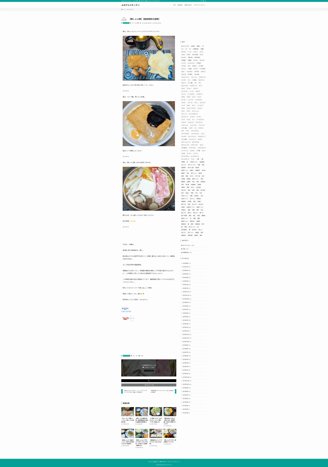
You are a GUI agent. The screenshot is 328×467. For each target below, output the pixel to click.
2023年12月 (187, 377)
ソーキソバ (200, 105)
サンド (194, 97)
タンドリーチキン (191, 108)
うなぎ (183, 54)
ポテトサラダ (195, 142)
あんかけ (183, 52)
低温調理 (202, 162)
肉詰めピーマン (191, 207)
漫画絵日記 (187, 252)
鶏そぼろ (194, 229)
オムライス (201, 80)
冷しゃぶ (183, 165)
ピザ (182, 131)
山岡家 (188, 181)
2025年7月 (187, 309)
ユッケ (203, 150)
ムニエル (192, 150)
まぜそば (196, 71)
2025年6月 (187, 313)
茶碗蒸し (183, 210)
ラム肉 (183, 153)
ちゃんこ (183, 68)
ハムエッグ (190, 122)
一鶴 (202, 159)
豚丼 (190, 215)
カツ (195, 83)
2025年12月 (187, 292)
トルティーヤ (184, 116)
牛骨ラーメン (184, 196)
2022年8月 (187, 402)
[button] (148, 380)
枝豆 (182, 184)
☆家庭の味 (195, 49)
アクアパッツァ (185, 77)
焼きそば (183, 190)
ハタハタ (183, 122)
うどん (201, 52)
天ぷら (191, 176)
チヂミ (188, 111)
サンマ (199, 97)
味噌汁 (191, 170)
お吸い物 (190, 57)
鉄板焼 (198, 221)
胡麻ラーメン (200, 207)
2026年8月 (187, 263)
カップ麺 (137, 23)
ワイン (192, 159)
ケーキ (191, 91)
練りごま (183, 204)
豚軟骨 (203, 215)
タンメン (200, 108)
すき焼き (198, 63)
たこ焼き (201, 66)
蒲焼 (189, 210)
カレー (200, 85)
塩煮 (182, 176)
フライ (187, 131)
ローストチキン (185, 156)
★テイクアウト (185, 46)
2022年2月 (186, 413)
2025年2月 (187, 327)
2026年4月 (187, 277)
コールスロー (191, 94)
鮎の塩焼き (184, 229)
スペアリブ (202, 102)
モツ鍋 (198, 150)
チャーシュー (195, 111)
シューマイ (190, 100)
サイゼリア (199, 94)
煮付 (182, 193)
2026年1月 (187, 288)
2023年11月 (187, 381)
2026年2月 (187, 284)
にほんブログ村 (126, 311)
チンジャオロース (193, 114)
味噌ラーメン (184, 170)
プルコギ (183, 136)
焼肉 (193, 190)
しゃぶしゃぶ (191, 63)
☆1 (203, 46)
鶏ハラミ (183, 232)
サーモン (183, 100)
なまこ (183, 71)
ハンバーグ (201, 125)
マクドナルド (192, 148)
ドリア (183, 119)
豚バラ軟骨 (184, 215)
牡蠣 (191, 196)
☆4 (190, 49)
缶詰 (189, 204)
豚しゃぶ (183, 213)
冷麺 (199, 165)
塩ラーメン (194, 173)
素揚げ (199, 201)
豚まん (189, 213)
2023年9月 (187, 388)
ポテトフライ (194, 145)
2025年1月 (187, 331)
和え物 (203, 170)
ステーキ (190, 102)
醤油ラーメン (184, 221)
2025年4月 (187, 320)
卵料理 (197, 167)
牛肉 (201, 193)
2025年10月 (187, 299)
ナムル (188, 119)
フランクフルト (195, 133)
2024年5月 (187, 359)
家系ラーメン (195, 179)
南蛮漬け (183, 167)
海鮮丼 (183, 187)
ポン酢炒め (184, 148)
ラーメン (189, 153)
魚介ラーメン (192, 227)
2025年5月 (187, 316)
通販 (198, 218)
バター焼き (184, 128)
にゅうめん (189, 71)
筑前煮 (189, 201)
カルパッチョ (184, 85)
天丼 (203, 176)
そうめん (183, 66)
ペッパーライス (192, 136)
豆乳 (202, 210)
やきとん (203, 71)
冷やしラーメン (192, 165)
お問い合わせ (162, 461)
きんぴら (202, 60)
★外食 (193, 46)
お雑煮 (189, 60)
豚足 (199, 215)
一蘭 (198, 159)
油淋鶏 (199, 184)
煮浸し (187, 193)
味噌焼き (197, 170)
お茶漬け (183, 60)
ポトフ (201, 145)
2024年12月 (187, 334)
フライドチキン (195, 131)
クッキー (189, 88)
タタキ (183, 108)
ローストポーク (185, 159)
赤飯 (194, 218)
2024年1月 (187, 373)
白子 (202, 196)
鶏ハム (200, 229)
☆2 (132, 23)
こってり (183, 63)
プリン (202, 133)
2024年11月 (187, 338)
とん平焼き (202, 68)
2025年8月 (187, 306)
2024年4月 (187, 363)
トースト (199, 116)
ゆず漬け (190, 74)
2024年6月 (187, 356)
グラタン (195, 88)
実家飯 (188, 179)
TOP (150, 461)
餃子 (203, 224)
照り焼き (203, 190)
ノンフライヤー (200, 119)
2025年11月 (187, 295)
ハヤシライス (199, 122)
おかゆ (188, 54)
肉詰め (183, 207)
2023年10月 (187, 384)
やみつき (183, 74)
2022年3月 (186, 409)
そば (189, 66)
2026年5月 (187, 274)
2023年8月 (187, 391)
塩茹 (187, 176)
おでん (201, 54)
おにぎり (183, 57)
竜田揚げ (183, 201)
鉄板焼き (183, 224)
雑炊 (192, 224)
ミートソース (184, 150)
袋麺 (193, 210)
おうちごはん (126, 23)
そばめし (194, 66)
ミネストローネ (202, 148)
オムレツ (183, 83)
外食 (185, 249)
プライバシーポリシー (173, 461)
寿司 (202, 179)
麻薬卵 (196, 235)
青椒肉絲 (197, 224)
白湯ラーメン (184, 198)
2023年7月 (187, 395)
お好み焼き (197, 57)
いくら (189, 52)
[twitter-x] (201, 1)
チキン (183, 111)
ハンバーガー (193, 125)
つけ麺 (189, 68)
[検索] (205, 1)
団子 (188, 173)
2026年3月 (187, 281)
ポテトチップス (185, 145)
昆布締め (203, 181)
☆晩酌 (202, 49)
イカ (189, 80)
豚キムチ (195, 213)
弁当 (193, 181)
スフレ (196, 102)
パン (195, 128)
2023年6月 (187, 398)
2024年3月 (187, 366)
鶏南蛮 (197, 232)
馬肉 (186, 227)
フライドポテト (185, 133)
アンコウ (183, 80)
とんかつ (195, 68)
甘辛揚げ (196, 196)
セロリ (188, 105)
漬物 (188, 187)
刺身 (203, 165)
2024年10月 (187, 341)
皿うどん (192, 198)
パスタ (190, 128)
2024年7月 (187, 352)
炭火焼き (198, 187)
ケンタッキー (184, 91)
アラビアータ (202, 77)
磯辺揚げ (199, 198)
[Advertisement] (148, 337)
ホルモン (200, 139)
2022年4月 (186, 405)
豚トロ (201, 213)
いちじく (195, 52)
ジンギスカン (199, 100)
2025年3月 (187, 324)
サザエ (183, 97)
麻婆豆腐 (190, 235)
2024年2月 (187, 370)
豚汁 (194, 215)
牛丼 (196, 193)
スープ (183, 105)
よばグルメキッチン (130, 5)
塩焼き (200, 173)
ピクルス (201, 128)
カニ (200, 83)
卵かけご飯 (190, 167)
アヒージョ (194, 77)
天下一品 (197, 176)
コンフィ (183, 94)
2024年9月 (187, 345)
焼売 (189, 190)
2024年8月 (187, 349)
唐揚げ (183, 173)
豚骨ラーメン (184, 218)
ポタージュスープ (185, 142)
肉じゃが (194, 204)
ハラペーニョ (184, 125)
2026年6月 (187, 270)
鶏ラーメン (190, 232)
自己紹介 (155, 461)
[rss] (203, 1)
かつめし (195, 60)
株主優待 (193, 184)
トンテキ (192, 116)
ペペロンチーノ (201, 136)
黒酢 (201, 235)
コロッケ (198, 91)
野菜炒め (192, 221)
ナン (193, 119)
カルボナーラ (193, 85)
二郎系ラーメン (194, 162)
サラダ (188, 97)
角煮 (197, 210)
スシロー (183, 102)
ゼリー (193, 105)
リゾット (195, 153)
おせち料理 (195, 54)
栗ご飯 (187, 184)
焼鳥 (197, 190)
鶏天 (202, 232)
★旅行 (198, 46)
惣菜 (197, 181)
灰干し (192, 187)
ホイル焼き (184, 139)
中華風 (183, 162)
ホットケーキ (192, 139)
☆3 (186, 49)
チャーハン (184, 114)
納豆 (194, 201)
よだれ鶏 (196, 74)
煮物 (192, 193)
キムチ (183, 88)
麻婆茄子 (183, 235)
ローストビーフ (195, 156)
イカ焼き (194, 80)
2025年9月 (187, 302)
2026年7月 (187, 267)
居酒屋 (183, 181)
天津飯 (183, 179)
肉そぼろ (201, 204)
